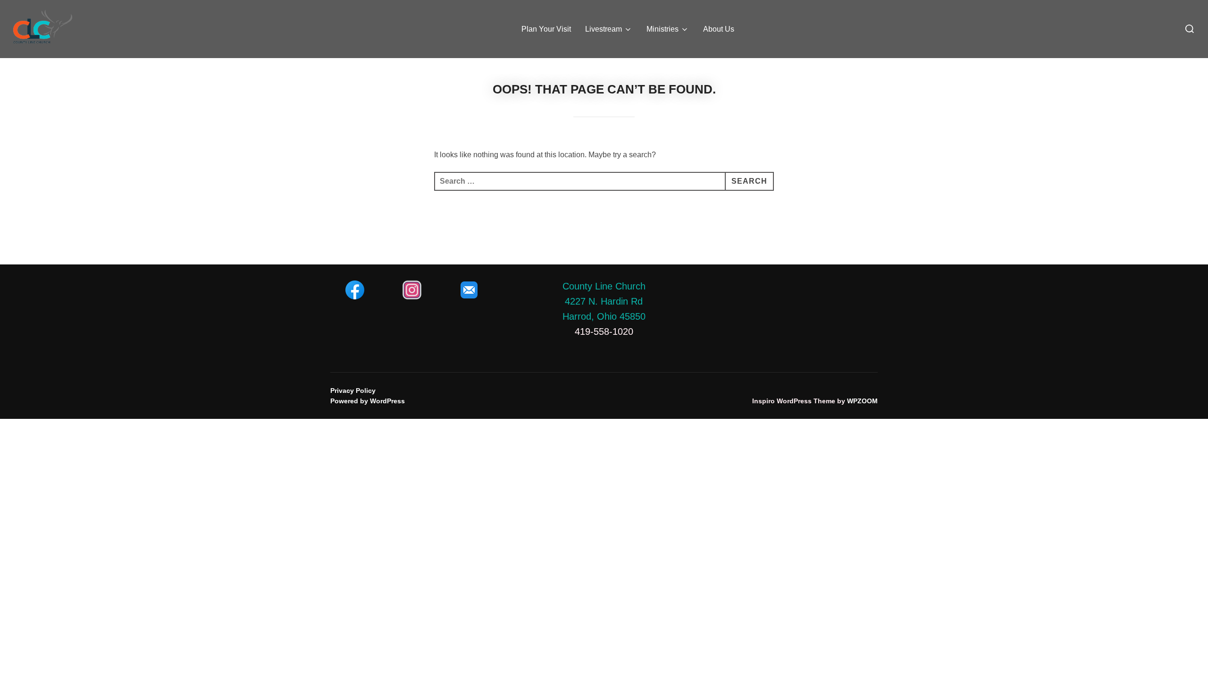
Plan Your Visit (546, 29)
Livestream (603, 29)
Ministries (662, 29)
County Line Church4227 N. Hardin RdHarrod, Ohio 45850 (604, 301)
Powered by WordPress (367, 401)
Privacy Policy (353, 390)
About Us (718, 29)
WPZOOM (862, 401)
